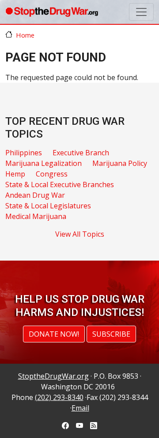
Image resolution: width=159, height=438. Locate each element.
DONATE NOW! (54, 334)
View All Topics (79, 234)
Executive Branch (81, 153)
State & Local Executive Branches (59, 184)
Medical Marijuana (35, 216)
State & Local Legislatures (48, 206)
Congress (52, 174)
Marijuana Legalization (43, 163)
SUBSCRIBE (111, 334)
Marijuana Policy (119, 163)
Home (25, 35)
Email (80, 408)
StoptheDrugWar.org (53, 376)
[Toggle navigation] (141, 12)
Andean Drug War (35, 195)
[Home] (51, 12)
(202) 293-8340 (59, 397)
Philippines (23, 153)
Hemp (15, 174)
